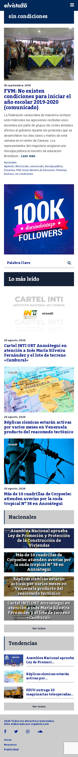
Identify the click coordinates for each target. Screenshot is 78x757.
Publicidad (11, 749)
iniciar (25, 170)
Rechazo (9, 174)
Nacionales (10, 162)
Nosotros (10, 744)
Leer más (27, 156)
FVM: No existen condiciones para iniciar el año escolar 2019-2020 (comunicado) (37, 99)
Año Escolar (21, 166)
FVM (18, 170)
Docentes (9, 170)
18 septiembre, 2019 (17, 85)
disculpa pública (54, 166)
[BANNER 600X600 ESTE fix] (39, 219)
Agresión (9, 166)
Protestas (61, 170)
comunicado (37, 166)
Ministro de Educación (42, 170)
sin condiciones (24, 174)
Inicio (8, 739)
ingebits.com (40, 723)
